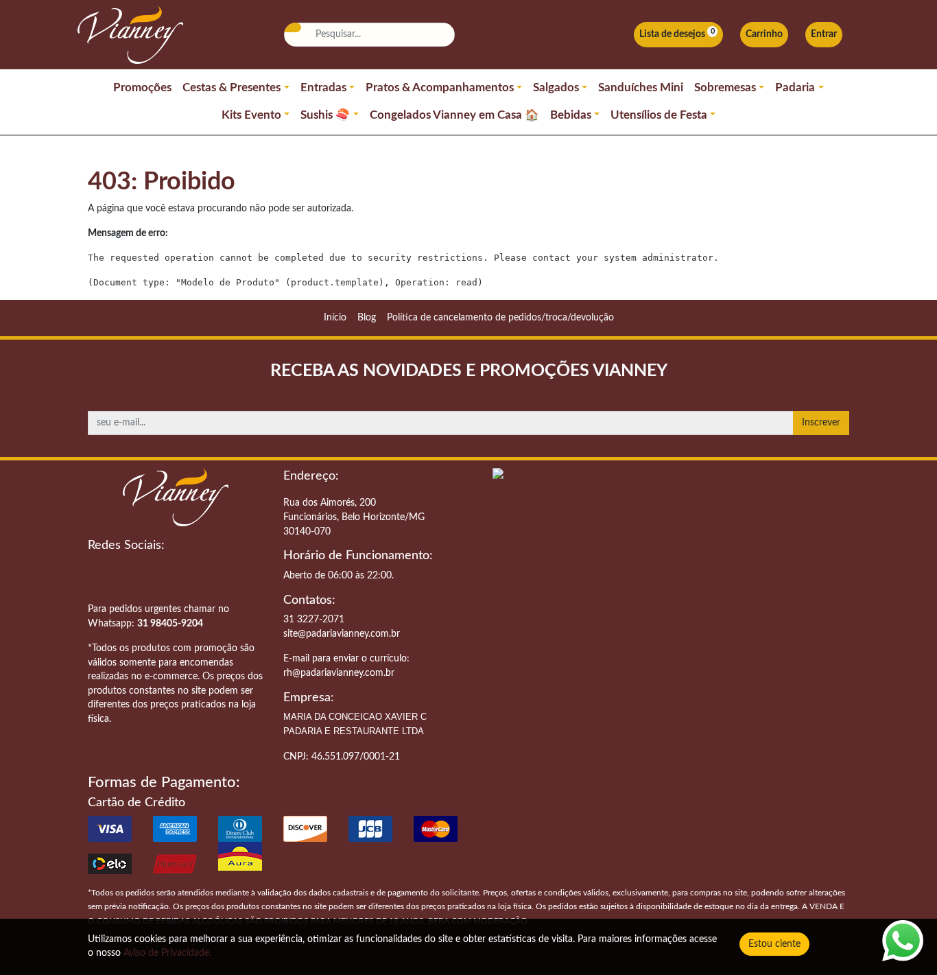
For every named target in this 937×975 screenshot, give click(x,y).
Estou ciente (774, 944)
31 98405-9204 (170, 623)
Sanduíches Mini (640, 87)
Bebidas (570, 115)
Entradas (323, 87)
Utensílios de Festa (658, 115)
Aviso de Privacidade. (167, 953)
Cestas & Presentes (231, 87)
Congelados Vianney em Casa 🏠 (454, 115)
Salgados (556, 87)
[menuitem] (335, 318)
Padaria (795, 87)
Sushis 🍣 (325, 115)
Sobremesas (725, 87)
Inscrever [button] (821, 422)
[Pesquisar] (292, 27)
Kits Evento (251, 115)
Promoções (142, 87)
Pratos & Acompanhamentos (440, 87)
